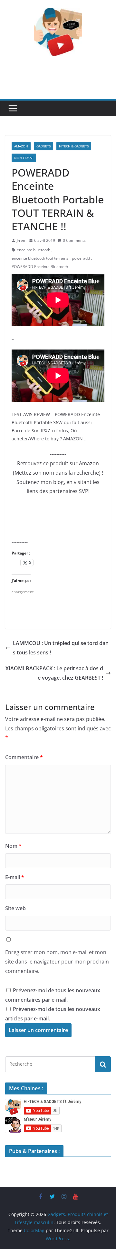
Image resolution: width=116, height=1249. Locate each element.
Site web (15, 908)
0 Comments (74, 240)
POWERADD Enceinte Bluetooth (40, 266)
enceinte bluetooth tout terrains (40, 258)
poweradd (81, 258)
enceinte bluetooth (33, 250)
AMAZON (21, 146)
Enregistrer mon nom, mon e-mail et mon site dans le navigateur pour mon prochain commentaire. (57, 961)
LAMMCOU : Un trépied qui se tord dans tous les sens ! (61, 648)
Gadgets (43, 146)
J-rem (21, 240)
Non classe (24, 158)
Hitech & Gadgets (74, 146)
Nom (13, 845)
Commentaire (24, 757)
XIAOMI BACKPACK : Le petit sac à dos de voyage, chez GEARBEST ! (54, 673)
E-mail (14, 877)
